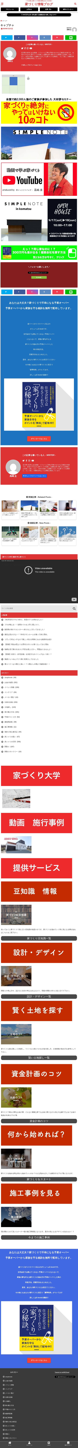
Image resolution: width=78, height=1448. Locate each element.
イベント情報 (9, 687)
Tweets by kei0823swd (62, 1372)
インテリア (9, 692)
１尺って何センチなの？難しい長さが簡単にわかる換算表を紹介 (28, 639)
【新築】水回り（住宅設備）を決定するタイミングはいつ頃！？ (28, 654)
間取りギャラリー (11, 751)
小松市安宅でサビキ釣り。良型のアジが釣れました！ (24, 620)
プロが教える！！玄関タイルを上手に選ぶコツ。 (22, 624)
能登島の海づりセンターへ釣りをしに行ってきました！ (25, 629)
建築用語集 (9, 722)
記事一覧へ (48, 9)
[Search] (74, 608)
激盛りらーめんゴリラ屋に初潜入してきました (22, 659)
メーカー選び (9, 697)
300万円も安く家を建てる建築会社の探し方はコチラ (39, 14)
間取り (7, 746)
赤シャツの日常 (10, 742)
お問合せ (29, 9)
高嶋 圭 (69, 29)
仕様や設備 (9, 702)
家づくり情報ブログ (39, 4)
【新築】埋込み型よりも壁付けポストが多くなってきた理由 (26, 644)
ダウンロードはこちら (39, 439)
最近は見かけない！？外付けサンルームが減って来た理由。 (26, 634)
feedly (39, 277)
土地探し (8, 707)
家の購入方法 (9, 712)
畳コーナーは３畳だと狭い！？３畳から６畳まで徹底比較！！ (27, 664)
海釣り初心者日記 (11, 732)
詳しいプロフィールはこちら (32, 65)
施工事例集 (9, 727)
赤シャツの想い (10, 737)
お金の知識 (9, 682)
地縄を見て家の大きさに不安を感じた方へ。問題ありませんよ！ (28, 649)
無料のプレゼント (68, 9)
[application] (39, 581)
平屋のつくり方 (10, 717)
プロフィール (10, 9)
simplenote (8, 677)
